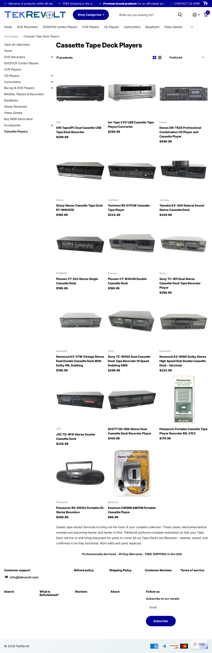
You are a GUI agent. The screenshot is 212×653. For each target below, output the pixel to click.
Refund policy (84, 570)
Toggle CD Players (52, 76)
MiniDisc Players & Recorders (24, 94)
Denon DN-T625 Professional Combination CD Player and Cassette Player (180, 132)
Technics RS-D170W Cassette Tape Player (129, 208)
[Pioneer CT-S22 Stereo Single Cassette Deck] (80, 244)
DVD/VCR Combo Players (60, 27)
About (115, 591)
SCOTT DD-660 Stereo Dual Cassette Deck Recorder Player (129, 431)
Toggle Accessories (52, 125)
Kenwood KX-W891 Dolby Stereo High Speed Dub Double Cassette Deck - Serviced (182, 361)
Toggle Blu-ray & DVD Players (52, 88)
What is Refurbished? (49, 593)
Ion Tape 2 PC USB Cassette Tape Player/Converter (131, 124)
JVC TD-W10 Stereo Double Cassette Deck (75, 436)
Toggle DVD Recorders (52, 57)
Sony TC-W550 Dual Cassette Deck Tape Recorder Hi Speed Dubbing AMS (129, 361)
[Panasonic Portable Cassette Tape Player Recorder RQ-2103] (183, 400)
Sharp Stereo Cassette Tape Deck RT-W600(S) (79, 208)
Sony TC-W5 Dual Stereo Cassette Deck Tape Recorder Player (180, 283)
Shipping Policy (120, 570)
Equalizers (152, 27)
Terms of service (192, 570)
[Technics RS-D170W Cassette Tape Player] (132, 171)
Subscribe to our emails (162, 598)
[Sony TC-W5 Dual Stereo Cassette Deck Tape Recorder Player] (183, 244)
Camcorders (132, 27)
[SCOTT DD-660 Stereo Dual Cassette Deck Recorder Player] (132, 400)
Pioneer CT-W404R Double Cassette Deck (127, 281)
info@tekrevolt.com (24, 577)
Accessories (12, 125)
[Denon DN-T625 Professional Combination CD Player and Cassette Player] (183, 93)
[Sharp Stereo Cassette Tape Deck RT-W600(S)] (80, 171)
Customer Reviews (158, 570)
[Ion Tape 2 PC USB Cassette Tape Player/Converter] (132, 93)
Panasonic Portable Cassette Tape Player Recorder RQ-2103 (183, 431)
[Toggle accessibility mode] (205, 3)
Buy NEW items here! (18, 119)
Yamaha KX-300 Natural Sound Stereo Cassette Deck (181, 208)
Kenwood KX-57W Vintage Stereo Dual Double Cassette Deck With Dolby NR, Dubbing (80, 361)
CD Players (111, 27)
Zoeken (180, 15)
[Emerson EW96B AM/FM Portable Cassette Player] (132, 473)
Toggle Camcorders (52, 82)
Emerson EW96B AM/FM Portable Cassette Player (132, 510)
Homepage (11, 36)
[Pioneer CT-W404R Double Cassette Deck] (132, 244)
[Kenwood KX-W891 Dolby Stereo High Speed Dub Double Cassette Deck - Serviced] (183, 322)
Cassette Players (16, 131)
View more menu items (191, 27)
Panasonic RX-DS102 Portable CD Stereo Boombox (80, 510)
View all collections (17, 44)
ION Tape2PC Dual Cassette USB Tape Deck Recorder (78, 130)
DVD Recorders (27, 27)
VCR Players (90, 27)
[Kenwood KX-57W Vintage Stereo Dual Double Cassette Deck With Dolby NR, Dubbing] (80, 322)
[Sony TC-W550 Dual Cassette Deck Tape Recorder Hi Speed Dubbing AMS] (132, 322)
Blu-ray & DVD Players (19, 88)
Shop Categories (90, 14)
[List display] (159, 57)
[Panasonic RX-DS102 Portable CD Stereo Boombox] (80, 473)
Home (8, 27)
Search (9, 591)
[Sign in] (196, 14)
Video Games (173, 27)
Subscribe (161, 621)
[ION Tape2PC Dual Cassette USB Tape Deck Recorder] (80, 93)
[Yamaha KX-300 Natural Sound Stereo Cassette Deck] (183, 171)
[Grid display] (154, 57)
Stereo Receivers (15, 106)
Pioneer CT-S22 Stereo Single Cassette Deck (77, 281)
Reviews (81, 591)
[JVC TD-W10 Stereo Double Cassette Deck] (80, 400)
